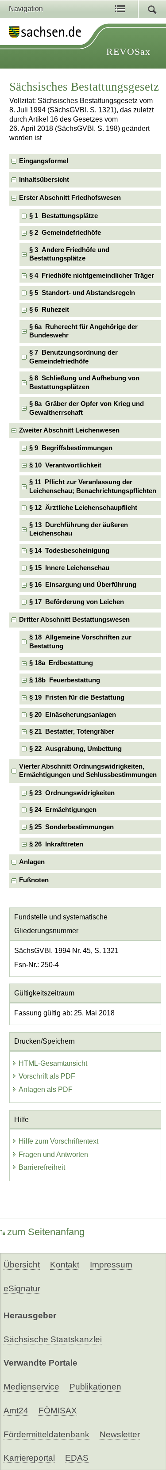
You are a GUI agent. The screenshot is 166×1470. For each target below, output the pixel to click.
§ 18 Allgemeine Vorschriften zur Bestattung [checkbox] (80, 641)
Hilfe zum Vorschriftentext (58, 1141)
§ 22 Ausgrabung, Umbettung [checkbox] (75, 748)
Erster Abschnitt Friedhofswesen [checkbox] (70, 197)
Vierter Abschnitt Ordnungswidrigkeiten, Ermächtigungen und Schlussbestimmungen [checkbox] (88, 770)
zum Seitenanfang (46, 1231)
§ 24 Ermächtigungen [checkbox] (63, 809)
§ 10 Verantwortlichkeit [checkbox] (65, 465)
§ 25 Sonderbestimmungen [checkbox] (71, 827)
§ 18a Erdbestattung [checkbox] (61, 662)
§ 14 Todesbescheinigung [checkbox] (69, 550)
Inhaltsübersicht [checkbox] (44, 179)
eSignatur (22, 1288)
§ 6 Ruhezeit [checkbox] (49, 309)
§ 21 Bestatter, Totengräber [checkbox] (71, 731)
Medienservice (31, 1386)
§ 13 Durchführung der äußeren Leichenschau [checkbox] (78, 529)
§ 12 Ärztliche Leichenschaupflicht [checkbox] (83, 507)
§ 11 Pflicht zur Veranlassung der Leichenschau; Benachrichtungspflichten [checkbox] (92, 486)
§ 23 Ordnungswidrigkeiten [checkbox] (72, 792)
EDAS (77, 1457)
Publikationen (95, 1386)
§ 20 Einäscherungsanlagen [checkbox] (72, 714)
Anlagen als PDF (46, 1089)
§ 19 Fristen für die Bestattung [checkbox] (76, 697)
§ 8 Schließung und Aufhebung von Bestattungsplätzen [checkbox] (84, 382)
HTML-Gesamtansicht (53, 1063)
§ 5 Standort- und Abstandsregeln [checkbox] (82, 292)
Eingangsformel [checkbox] (43, 161)
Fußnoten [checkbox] (34, 880)
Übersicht (22, 1264)
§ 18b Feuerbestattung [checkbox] (64, 680)
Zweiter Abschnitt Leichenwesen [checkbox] (69, 430)
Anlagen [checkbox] (32, 861)
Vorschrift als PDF (47, 1076)
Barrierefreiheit (42, 1167)
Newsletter (120, 1434)
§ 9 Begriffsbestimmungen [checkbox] (70, 448)
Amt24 (16, 1410)
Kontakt (64, 1264)
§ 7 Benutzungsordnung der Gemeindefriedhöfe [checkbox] (73, 356)
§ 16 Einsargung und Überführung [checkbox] (82, 584)
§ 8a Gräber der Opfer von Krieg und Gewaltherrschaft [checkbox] (86, 408)
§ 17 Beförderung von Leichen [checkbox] (76, 601)
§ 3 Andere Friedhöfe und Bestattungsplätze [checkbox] (69, 254)
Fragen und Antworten (53, 1154)
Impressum (111, 1264)
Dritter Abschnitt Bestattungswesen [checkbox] (74, 619)
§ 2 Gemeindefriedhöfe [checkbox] (65, 232)
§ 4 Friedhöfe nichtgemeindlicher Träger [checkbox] (91, 275)
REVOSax (128, 51)
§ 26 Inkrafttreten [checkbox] (56, 844)
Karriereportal (29, 1457)
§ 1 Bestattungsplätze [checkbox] (63, 215)
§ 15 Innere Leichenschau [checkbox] (69, 567)
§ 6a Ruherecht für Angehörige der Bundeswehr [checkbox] (83, 331)
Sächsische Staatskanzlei (53, 1339)
